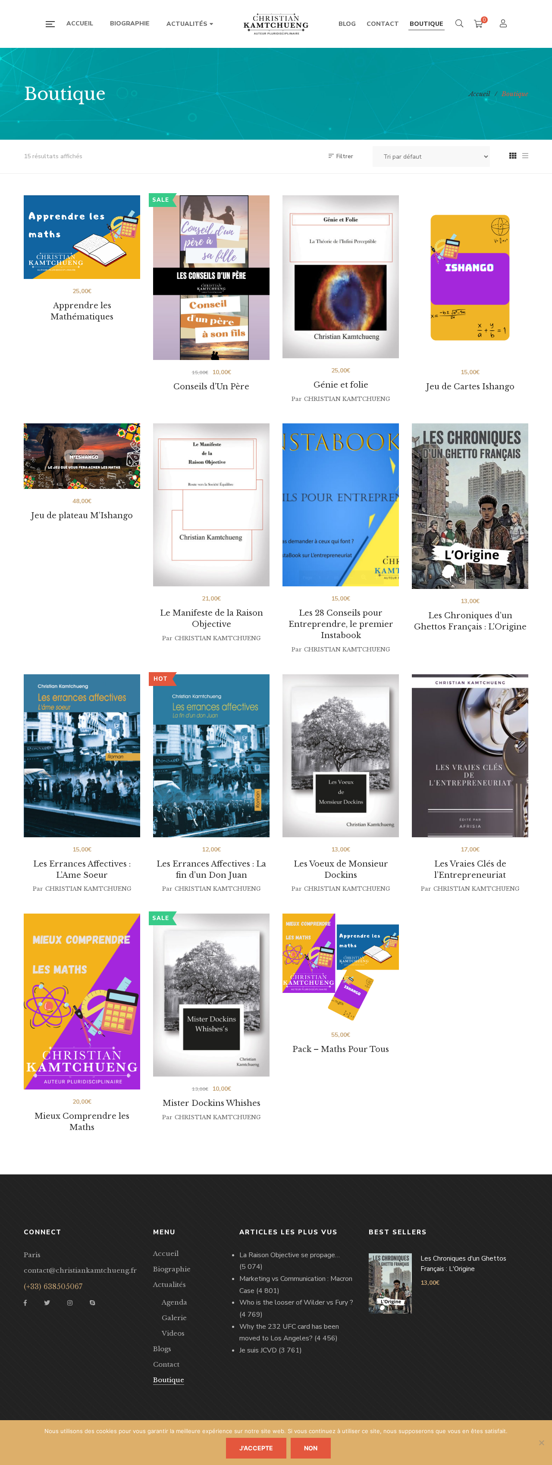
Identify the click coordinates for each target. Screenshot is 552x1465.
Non (310, 1448)
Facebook (25, 1303)
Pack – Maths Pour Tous (340, 1049)
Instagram (69, 1303)
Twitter (47, 1303)
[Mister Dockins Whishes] (211, 995)
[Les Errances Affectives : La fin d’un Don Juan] (211, 755)
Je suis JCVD (258, 1350)
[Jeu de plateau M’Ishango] (82, 456)
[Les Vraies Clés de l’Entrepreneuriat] (470, 755)
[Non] (541, 1442)
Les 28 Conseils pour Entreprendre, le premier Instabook (341, 624)
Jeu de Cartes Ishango (470, 386)
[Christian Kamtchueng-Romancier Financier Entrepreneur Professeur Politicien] (276, 24)
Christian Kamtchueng (347, 399)
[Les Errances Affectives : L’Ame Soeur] (82, 755)
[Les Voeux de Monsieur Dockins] (340, 755)
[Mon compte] (504, 24)
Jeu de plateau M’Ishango (82, 515)
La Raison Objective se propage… (289, 1255)
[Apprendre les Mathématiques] (82, 237)
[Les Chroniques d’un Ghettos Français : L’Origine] (470, 506)
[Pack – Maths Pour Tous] (340, 968)
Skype (92, 1303)
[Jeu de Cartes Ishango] (470, 277)
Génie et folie (341, 385)
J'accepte (256, 1448)
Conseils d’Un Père (211, 386)
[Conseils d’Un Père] (211, 277)
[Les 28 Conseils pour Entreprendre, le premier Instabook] (340, 504)
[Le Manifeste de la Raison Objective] (211, 504)
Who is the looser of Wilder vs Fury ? (296, 1302)
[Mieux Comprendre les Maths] (82, 1001)
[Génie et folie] (340, 276)
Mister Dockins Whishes (211, 1103)
